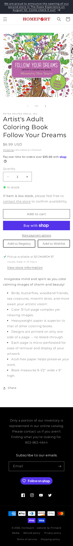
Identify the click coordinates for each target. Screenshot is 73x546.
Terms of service (27, 539)
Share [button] (12, 388)
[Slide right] (45, 106)
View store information (25, 267)
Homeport (27, 527)
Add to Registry (19, 244)
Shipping (8, 150)
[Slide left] (27, 106)
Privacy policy (52, 533)
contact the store (17, 201)
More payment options (36, 235)
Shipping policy (50, 539)
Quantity (9, 168)
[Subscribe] (59, 466)
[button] (5, 19)
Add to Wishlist (54, 244)
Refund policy (31, 533)
